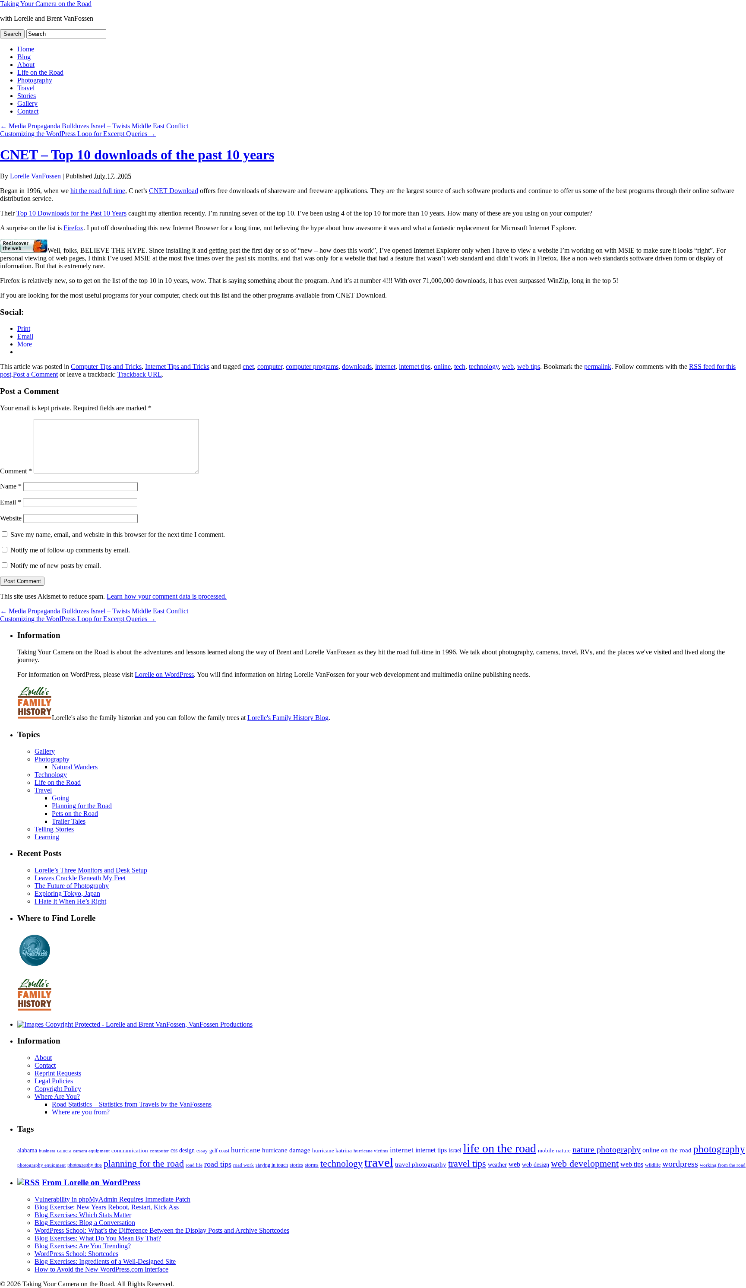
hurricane (245, 1150)
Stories (26, 95)
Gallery (27, 103)
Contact (27, 111)
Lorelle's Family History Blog (288, 717)
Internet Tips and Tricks (177, 366)
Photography (34, 80)
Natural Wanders (75, 767)
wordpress (680, 1163)
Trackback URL (139, 374)
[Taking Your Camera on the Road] (135, 1024)
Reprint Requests (58, 1073)
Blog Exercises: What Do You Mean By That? (98, 1238)
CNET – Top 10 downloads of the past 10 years (137, 154)
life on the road (499, 1148)
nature (563, 1150)
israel (455, 1150)
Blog (24, 56)
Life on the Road (40, 72)
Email (10, 502)
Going (60, 798)
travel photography (420, 1164)
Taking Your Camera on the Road (46, 3)
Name (11, 486)
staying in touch (272, 1165)
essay (202, 1151)
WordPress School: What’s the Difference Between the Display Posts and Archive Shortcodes (162, 1230)
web (508, 366)
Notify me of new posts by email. (55, 565)
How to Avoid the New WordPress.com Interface (101, 1269)
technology (484, 366)
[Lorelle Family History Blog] (34, 1009)
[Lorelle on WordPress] (34, 966)
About (26, 64)
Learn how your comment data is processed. (167, 596)
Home (25, 49)
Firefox (73, 228)
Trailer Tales (68, 821)
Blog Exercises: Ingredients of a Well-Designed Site (105, 1261)
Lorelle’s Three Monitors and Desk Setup (91, 870)
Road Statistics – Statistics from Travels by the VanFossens (132, 1104)
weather (497, 1164)
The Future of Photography (72, 885)
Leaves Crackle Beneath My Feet (80, 878)
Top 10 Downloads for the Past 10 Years (71, 213)
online (442, 366)
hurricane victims (371, 1150)
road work (243, 1164)
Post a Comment (35, 374)
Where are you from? (81, 1112)
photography (719, 1149)
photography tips (84, 1165)
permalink (597, 366)
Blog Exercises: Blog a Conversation (85, 1222)
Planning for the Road (82, 805)
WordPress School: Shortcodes (76, 1253)
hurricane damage (286, 1150)
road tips (217, 1164)
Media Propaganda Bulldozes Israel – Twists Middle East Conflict (94, 126)
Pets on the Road (75, 813)
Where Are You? (57, 1096)
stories (296, 1165)
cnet (248, 366)
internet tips (414, 366)
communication (129, 1150)
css (174, 1150)
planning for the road (144, 1163)
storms (312, 1165)
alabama (27, 1150)
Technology (51, 774)
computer (269, 366)
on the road (676, 1150)
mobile (546, 1151)
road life (194, 1164)
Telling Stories (54, 829)
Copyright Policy (58, 1088)
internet (385, 366)
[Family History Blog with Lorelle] (34, 717)
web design (535, 1164)
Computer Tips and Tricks (106, 366)
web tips (528, 366)
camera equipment (91, 1150)
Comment (16, 471)
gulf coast (219, 1151)
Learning (47, 837)
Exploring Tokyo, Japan (67, 893)
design (187, 1150)
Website (11, 518)
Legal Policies (54, 1081)
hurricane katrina (332, 1150)
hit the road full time (97, 190)
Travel (26, 88)
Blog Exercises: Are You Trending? (83, 1246)
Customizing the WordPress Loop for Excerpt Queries (78, 133)
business (47, 1150)
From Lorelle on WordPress (91, 1182)
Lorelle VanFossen (35, 176)
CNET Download (173, 190)
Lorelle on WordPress (164, 674)
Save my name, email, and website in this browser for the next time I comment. (117, 534)
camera (64, 1151)
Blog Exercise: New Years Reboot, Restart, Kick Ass (107, 1207)
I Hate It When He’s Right (70, 901)
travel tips (467, 1163)
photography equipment (41, 1165)
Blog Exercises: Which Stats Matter (83, 1214)
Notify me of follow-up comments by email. (70, 550)
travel (378, 1162)
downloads (357, 366)
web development (585, 1163)
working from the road (723, 1164)
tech (459, 366)
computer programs (312, 366)
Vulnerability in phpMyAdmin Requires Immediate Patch (112, 1199)
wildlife (653, 1165)
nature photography (606, 1149)
